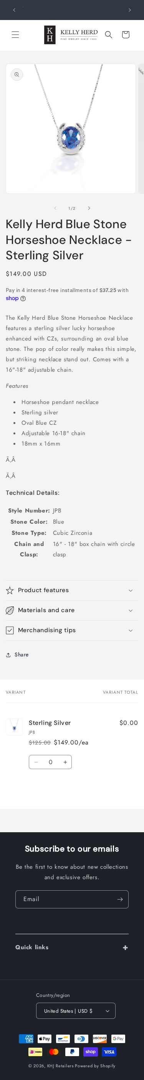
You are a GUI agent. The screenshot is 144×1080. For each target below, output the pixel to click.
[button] (15, 34)
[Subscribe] (119, 899)
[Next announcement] (129, 10)
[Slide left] (55, 208)
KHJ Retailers (60, 1066)
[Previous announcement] (14, 10)
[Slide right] (89, 208)
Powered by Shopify (95, 1066)
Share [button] (22, 654)
